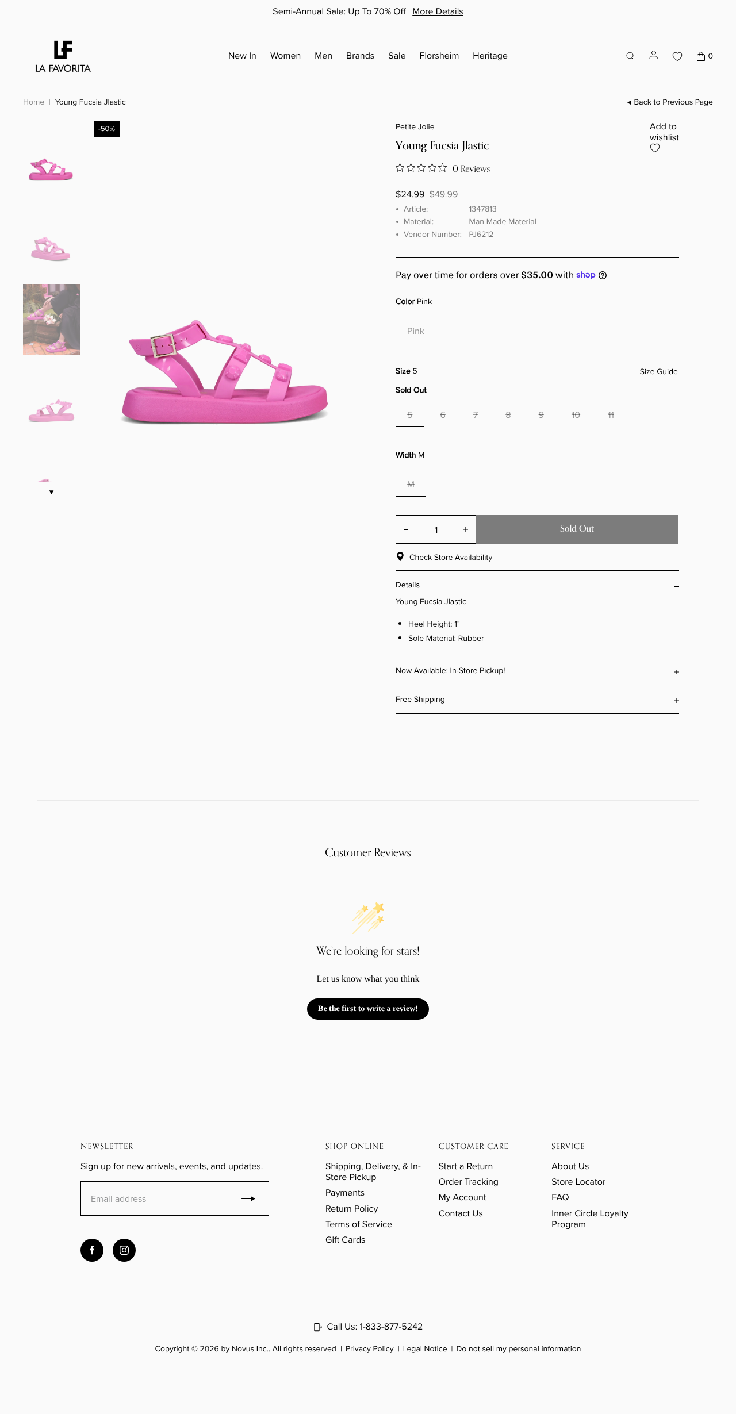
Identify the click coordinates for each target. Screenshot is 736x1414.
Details (408, 585)
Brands (360, 56)
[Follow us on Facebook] (91, 1250)
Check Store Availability (450, 557)
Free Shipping (420, 699)
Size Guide (659, 372)
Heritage (490, 56)
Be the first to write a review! (368, 1009)
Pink (415, 331)
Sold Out (577, 528)
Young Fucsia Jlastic (90, 102)
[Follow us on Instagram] (124, 1250)
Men (323, 56)
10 (576, 415)
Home (33, 102)
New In (242, 56)
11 (611, 415)
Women (285, 56)
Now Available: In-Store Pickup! (450, 670)
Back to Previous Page (673, 102)
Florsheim (439, 56)
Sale (396, 56)
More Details (437, 11)
